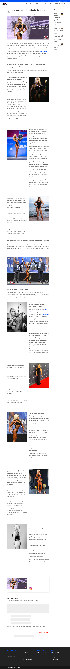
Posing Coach (25, 652)
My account (48, 1)
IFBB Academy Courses (27, 659)
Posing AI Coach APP (56, 659)
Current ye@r (10, 636)
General (25, 14)
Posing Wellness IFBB (56, 654)
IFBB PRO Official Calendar (42, 657)
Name (8, 616)
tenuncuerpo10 (10, 14)
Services (32, 3)
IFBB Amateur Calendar (41, 652)
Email (8, 619)
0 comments (37, 14)
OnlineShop (63, 3)
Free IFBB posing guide (57, 1)
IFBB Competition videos (27, 654)
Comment (9, 603)
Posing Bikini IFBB (55, 652)
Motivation (32, 14)
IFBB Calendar (39, 3)
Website (9, 623)
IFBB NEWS (57, 3)
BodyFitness (21, 14)
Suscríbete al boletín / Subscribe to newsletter (18, 629)
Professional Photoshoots (28, 657)
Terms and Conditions (12, 658)
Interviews (28, 14)
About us (9, 652)
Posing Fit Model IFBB (56, 657)
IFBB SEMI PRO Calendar (42, 654)
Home (27, 3)
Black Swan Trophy (49, 3)
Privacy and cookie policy (13, 661)
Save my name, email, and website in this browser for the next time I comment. (26, 626)
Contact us (43, 1)
